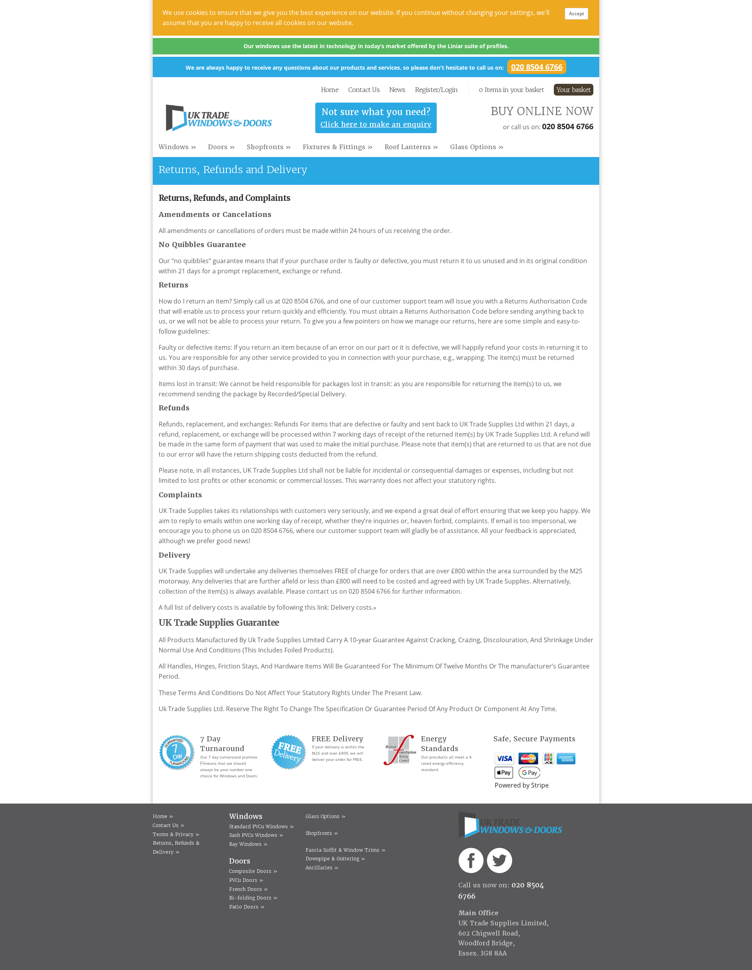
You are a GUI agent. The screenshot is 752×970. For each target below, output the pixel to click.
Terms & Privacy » (176, 834)
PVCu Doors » (246, 880)
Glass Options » (477, 147)
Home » (163, 816)
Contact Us (364, 90)
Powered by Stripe (522, 785)
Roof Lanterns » (411, 147)
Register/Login (436, 90)
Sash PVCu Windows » (256, 835)
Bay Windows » (248, 844)
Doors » (221, 147)
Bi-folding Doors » (253, 898)
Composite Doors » (253, 871)
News (397, 90)
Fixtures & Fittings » (338, 147)
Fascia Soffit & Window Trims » (345, 850)
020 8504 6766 (536, 66)
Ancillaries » (322, 868)
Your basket (574, 90)
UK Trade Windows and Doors (219, 120)
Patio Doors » (246, 907)
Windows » (177, 147)
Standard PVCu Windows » (261, 826)
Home (329, 90)
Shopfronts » (269, 147)
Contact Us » (168, 825)
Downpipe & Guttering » (335, 859)
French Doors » (248, 889)
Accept (576, 13)
